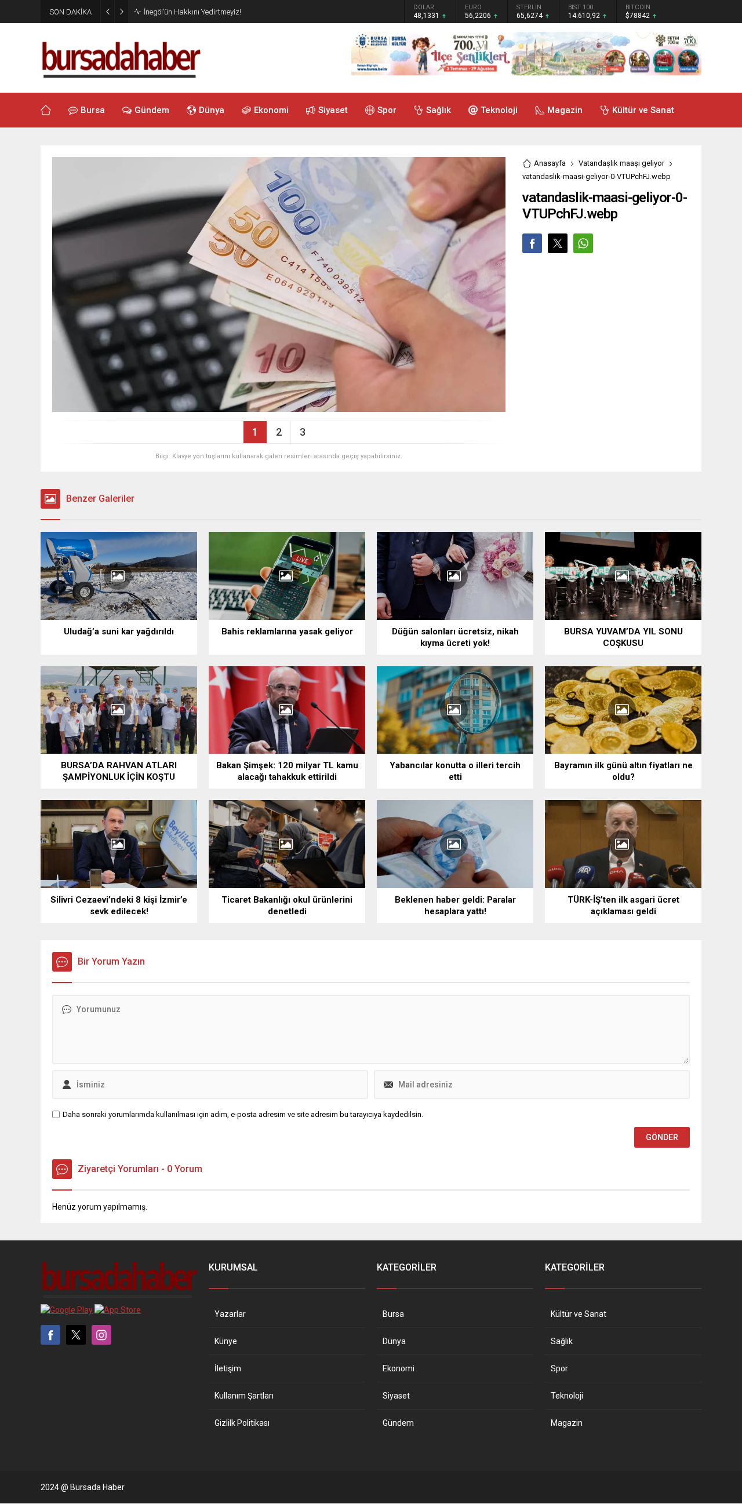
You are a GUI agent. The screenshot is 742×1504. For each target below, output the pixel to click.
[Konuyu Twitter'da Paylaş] (558, 243)
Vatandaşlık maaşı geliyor (621, 163)
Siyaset (396, 1395)
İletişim (227, 1368)
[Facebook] (50, 1335)
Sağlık (562, 1341)
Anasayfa (550, 163)
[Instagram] (101, 1335)
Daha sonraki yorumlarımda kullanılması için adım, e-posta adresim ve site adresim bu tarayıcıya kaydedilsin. (243, 1114)
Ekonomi (398, 1368)
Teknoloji (567, 1395)
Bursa (393, 1314)
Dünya (394, 1341)
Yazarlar (230, 1314)
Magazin (567, 1423)
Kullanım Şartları (244, 1395)
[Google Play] (67, 1310)
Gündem (398, 1423)
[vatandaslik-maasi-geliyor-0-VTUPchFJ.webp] (278, 407)
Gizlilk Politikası (242, 1423)
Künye (225, 1341)
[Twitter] (76, 1335)
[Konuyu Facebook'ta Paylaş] (532, 243)
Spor (559, 1368)
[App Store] (117, 1310)
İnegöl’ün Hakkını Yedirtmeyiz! (192, 12)
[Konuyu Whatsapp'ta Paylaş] (583, 243)
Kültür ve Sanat (578, 1314)
